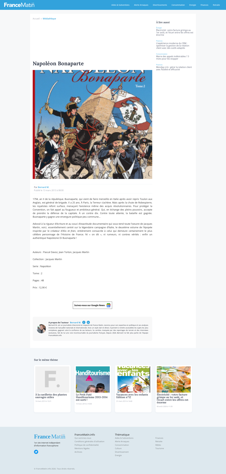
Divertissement (122, 452)
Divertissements (160, 5)
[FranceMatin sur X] (36, 452)
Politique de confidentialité (87, 445)
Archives (78, 452)
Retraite (216, 5)
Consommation (178, 5)
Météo (158, 445)
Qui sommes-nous (83, 438)
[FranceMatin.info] (19, 4)
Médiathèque (49, 18)
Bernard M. (43, 187)
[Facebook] (83, 322)
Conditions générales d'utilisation (89, 441)
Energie (192, 5)
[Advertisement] (92, 39)
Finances (204, 5)
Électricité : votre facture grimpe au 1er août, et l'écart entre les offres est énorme (174, 32)
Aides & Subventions (120, 5)
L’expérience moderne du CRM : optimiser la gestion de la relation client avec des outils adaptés (172, 45)
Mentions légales (82, 448)
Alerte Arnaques (141, 5)
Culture (118, 448)
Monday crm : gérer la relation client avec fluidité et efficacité (174, 68)
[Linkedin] (88, 322)
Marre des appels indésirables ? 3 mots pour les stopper (172, 57)
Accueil (36, 18)
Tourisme (159, 448)
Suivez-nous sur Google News (89, 305)
